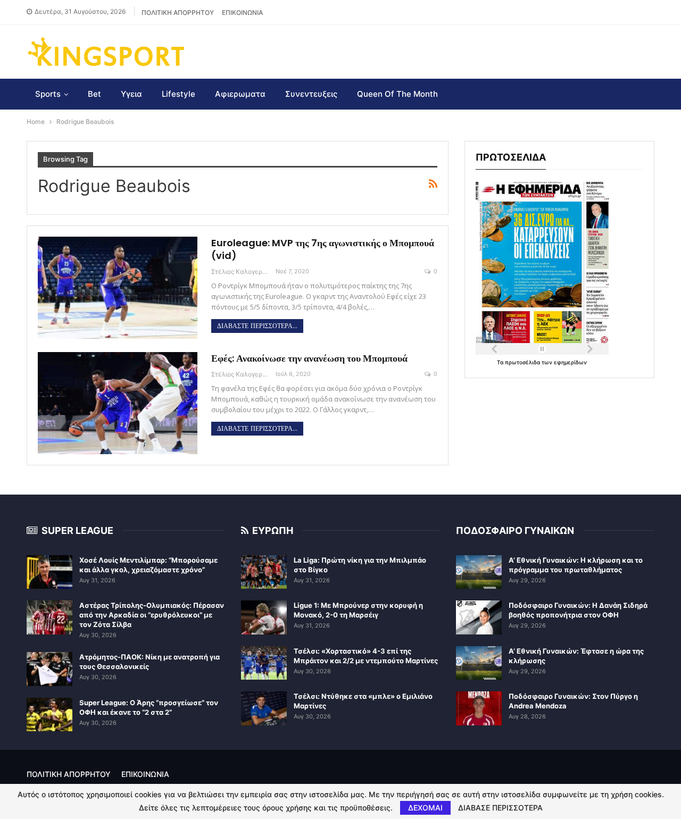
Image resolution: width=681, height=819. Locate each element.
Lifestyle (178, 94)
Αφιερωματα (240, 94)
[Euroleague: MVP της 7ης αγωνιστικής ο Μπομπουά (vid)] (117, 288)
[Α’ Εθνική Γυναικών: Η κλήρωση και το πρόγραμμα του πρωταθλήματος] (479, 572)
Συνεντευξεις (311, 94)
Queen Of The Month (397, 94)
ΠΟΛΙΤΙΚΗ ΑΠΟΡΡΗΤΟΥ (178, 12)
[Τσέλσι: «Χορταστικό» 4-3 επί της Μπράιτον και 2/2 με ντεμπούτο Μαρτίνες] (264, 663)
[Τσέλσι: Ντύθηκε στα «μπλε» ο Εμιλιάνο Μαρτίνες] (264, 708)
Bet (94, 94)
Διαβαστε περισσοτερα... (257, 326)
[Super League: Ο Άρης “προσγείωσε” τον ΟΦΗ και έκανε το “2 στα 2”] (49, 715)
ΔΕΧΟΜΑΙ (425, 807)
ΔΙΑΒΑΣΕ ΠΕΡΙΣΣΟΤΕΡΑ (500, 808)
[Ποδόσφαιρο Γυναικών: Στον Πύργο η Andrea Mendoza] (479, 708)
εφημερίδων (570, 362)
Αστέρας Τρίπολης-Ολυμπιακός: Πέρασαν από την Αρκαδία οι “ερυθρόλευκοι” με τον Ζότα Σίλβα (151, 615)
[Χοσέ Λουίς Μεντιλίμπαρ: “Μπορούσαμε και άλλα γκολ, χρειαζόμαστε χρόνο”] (49, 572)
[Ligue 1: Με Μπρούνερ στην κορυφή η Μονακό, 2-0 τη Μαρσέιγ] (264, 617)
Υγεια (131, 94)
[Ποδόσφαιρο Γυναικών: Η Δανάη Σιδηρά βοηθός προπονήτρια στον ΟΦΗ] (479, 617)
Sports (48, 94)
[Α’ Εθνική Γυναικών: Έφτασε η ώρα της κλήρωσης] (479, 663)
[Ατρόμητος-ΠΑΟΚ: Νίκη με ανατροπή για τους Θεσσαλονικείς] (49, 669)
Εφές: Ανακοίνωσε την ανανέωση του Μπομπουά (309, 358)
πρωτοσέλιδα (523, 362)
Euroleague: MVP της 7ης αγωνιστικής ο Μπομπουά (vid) (322, 249)
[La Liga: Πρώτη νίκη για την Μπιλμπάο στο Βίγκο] (264, 572)
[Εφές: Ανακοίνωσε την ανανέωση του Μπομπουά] (117, 403)
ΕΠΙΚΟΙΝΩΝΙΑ (242, 12)
